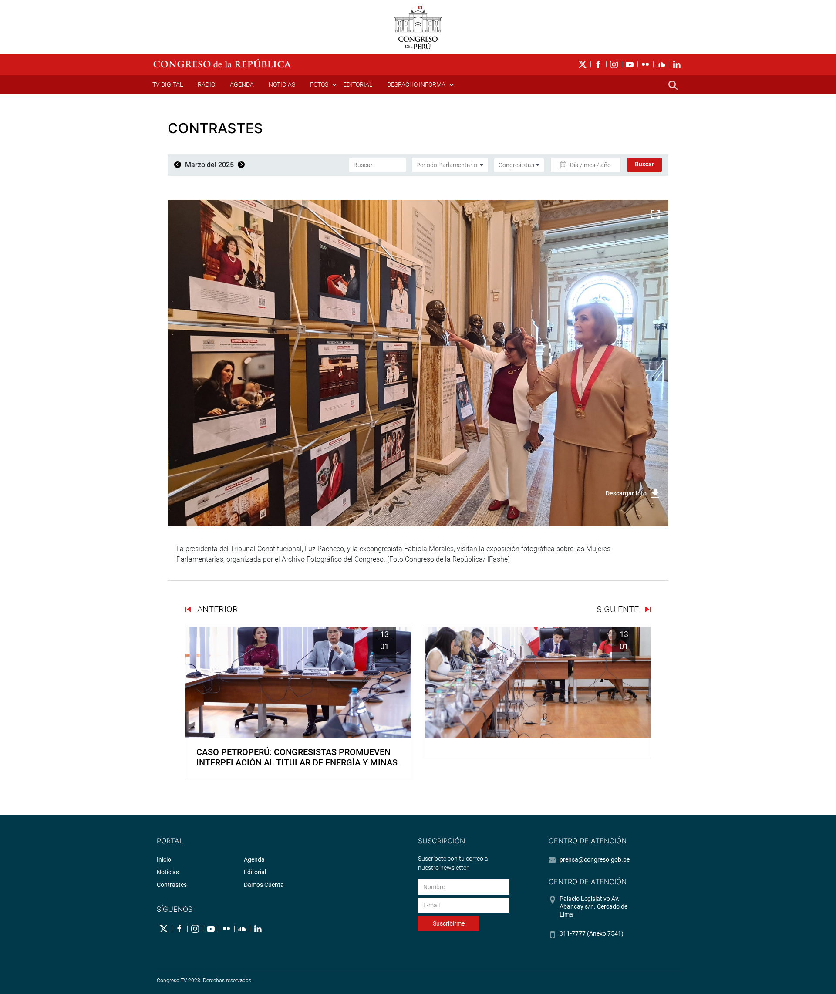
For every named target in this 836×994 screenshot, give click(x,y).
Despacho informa (416, 84)
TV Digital (167, 84)
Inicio (164, 859)
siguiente (619, 609)
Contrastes (172, 884)
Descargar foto (626, 493)
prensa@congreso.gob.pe (595, 859)
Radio (206, 84)
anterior (216, 609)
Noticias (282, 84)
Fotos (319, 84)
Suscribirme (449, 923)
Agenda (242, 84)
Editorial (357, 84)
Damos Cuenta (264, 884)
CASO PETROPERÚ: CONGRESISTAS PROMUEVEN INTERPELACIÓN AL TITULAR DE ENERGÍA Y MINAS (297, 757)
